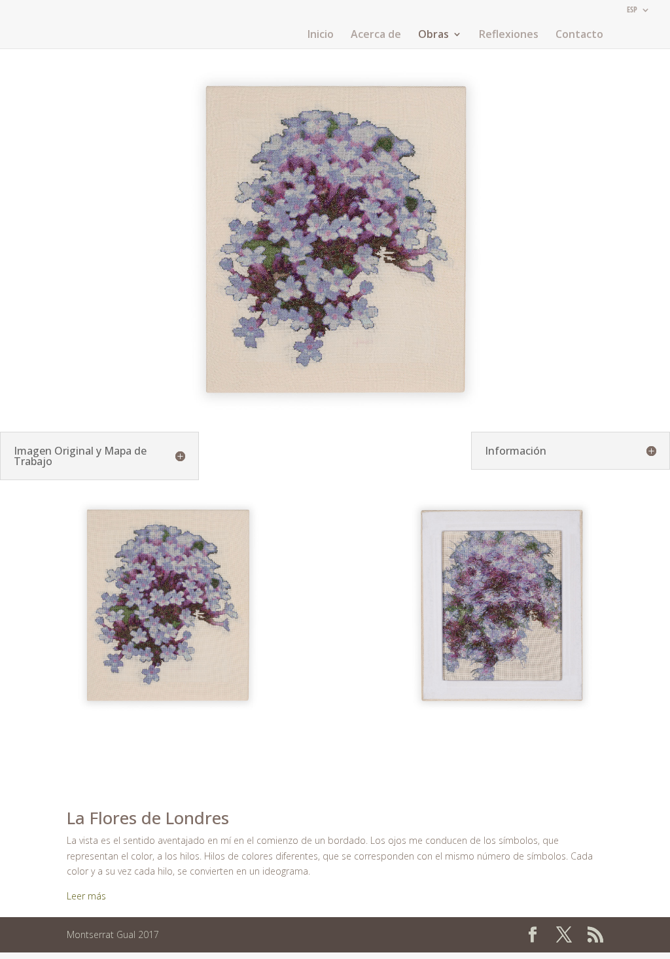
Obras (433, 35)
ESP (632, 10)
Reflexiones (508, 35)
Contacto (579, 35)
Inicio (321, 35)
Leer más (86, 896)
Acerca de (376, 35)
